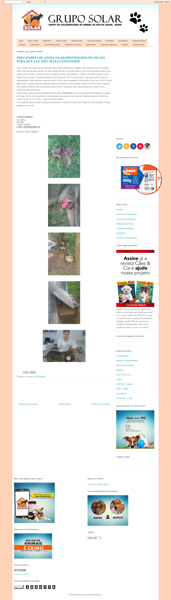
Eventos (22, 45)
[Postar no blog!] (27, 372)
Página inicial (64, 403)
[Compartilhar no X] (29, 372)
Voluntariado (90, 45)
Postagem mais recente (28, 403)
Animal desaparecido (125, 223)
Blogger (98, 594)
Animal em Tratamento (35, 376)
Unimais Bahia (122, 355)
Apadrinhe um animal (73, 45)
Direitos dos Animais (125, 365)
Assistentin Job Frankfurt (21, 574)
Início (21, 41)
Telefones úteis (138, 45)
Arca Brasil (121, 393)
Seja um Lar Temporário (126, 214)
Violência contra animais (126, 237)
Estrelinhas (120, 233)
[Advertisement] (135, 91)
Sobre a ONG (33, 41)
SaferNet (120, 369)
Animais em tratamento (126, 218)
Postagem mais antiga (100, 403)
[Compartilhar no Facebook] (32, 372)
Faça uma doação (94, 41)
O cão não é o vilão (124, 398)
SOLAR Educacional (52, 45)
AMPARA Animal (124, 384)
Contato (125, 45)
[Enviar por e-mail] (24, 372)
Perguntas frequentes (108, 45)
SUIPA (119, 379)
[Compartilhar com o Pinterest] (34, 372)
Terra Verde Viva (123, 374)
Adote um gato (76, 41)
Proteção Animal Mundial (127, 360)
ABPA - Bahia (122, 388)
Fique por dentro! (139, 41)
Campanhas (35, 45)
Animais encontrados (125, 228)
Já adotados (123, 41)
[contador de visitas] (20, 570)
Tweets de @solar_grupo (98, 484)
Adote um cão (61, 41)
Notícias (119, 209)
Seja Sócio (47, 41)
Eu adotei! (109, 41)
